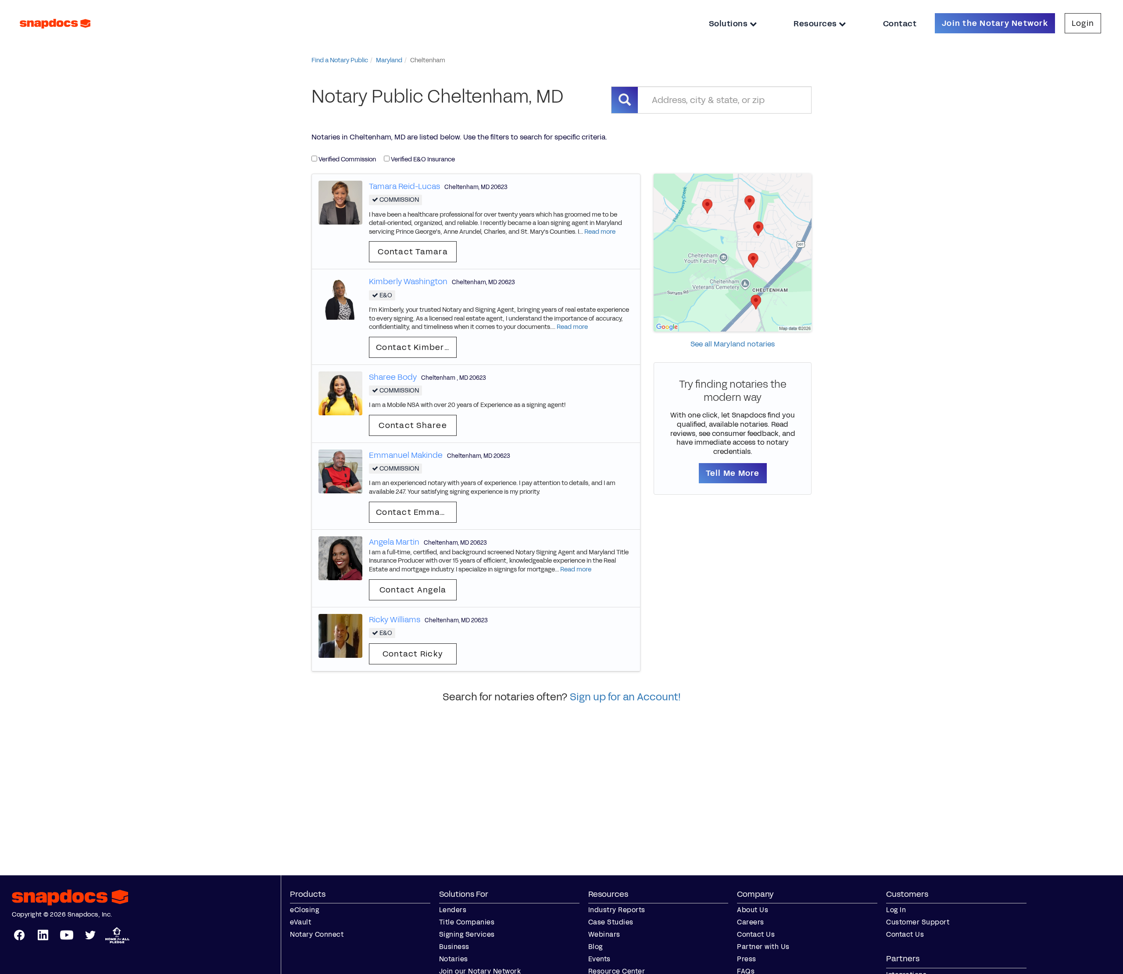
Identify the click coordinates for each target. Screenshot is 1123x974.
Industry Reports (616, 909)
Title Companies (467, 922)
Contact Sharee (413, 425)
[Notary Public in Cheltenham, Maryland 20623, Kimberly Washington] (340, 298)
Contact (900, 23)
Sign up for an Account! (625, 697)
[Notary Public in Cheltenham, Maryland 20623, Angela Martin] (340, 558)
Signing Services (467, 934)
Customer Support (917, 922)
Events (599, 958)
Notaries (453, 958)
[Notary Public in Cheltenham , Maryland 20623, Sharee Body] (340, 393)
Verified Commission (346, 159)
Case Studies (610, 922)
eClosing (304, 909)
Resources (816, 23)
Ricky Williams (394, 619)
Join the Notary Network (995, 23)
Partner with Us (763, 946)
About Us (752, 909)
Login (1083, 23)
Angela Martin (394, 542)
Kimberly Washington (408, 281)
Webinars (604, 934)
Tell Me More (733, 473)
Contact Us (756, 934)
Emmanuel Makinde (406, 455)
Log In (896, 909)
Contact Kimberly (413, 347)
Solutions (729, 23)
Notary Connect (316, 934)
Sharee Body (393, 377)
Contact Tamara (413, 251)
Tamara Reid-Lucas (404, 186)
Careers (750, 922)
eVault (300, 922)
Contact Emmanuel (416, 512)
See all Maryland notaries (732, 344)
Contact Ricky (413, 654)
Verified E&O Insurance (422, 159)
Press (746, 958)
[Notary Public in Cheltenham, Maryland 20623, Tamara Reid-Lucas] (340, 202)
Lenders (453, 909)
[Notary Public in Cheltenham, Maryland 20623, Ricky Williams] (340, 635)
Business (454, 946)
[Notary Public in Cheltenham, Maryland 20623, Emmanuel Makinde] (340, 471)
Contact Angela (413, 590)
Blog (595, 946)
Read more (599, 232)
